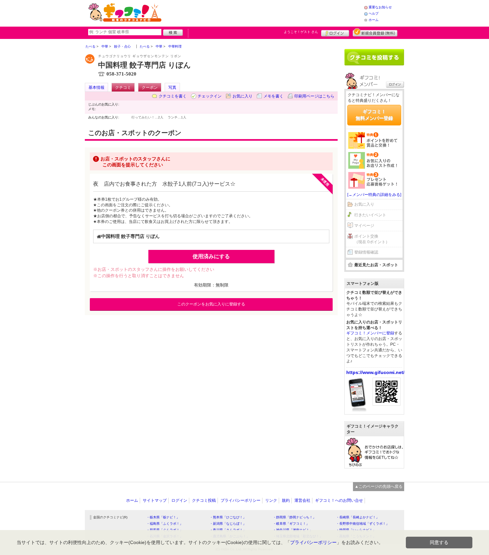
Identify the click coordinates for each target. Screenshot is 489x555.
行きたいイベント (370, 215)
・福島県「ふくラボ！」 (164, 523)
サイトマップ (155, 500)
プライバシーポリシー (240, 500)
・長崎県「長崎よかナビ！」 (357, 517)
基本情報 (96, 87)
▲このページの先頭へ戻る (379, 486)
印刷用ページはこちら (314, 96)
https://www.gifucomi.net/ (375, 372)
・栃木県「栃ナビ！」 (163, 517)
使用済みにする (211, 256)
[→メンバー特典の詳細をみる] (374, 194)
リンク (271, 500)
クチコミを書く (173, 96)
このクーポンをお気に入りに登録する (211, 304)
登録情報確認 (366, 252)
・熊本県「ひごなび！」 (228, 517)
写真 (172, 87)
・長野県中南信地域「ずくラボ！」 (362, 523)
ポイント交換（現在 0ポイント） (372, 239)
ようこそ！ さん (301, 32)
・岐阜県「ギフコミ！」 (291, 523)
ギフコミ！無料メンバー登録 (374, 115)
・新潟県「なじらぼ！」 (228, 523)
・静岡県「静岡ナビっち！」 (294, 517)
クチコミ (123, 87)
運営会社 (302, 500)
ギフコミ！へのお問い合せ (339, 500)
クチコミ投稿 (204, 500)
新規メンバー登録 (375, 32)
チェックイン (210, 96)
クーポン (150, 87)
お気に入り (242, 96)
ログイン (335, 32)
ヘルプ (374, 13)
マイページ (364, 225)
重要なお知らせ (380, 7)
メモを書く (273, 96)
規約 (286, 500)
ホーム (374, 20)
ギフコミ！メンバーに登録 (370, 333)
